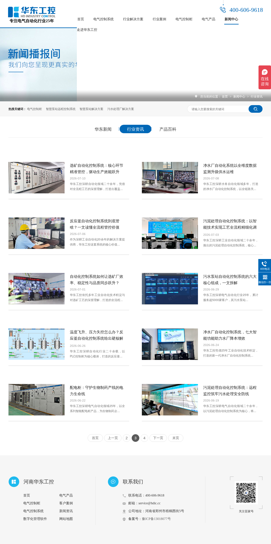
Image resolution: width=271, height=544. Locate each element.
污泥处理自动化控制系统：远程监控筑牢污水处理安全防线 (230, 390)
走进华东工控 (87, 29)
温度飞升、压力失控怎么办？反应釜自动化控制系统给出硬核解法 (96, 338)
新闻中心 (231, 19)
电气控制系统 (103, 19)
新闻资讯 (66, 511)
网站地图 (66, 519)
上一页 (113, 438)
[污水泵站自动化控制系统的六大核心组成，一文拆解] (170, 288)
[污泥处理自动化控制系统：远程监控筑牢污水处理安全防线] (170, 399)
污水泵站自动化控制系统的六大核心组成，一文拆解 (230, 279)
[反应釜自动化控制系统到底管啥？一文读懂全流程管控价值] (36, 233)
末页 (175, 438)
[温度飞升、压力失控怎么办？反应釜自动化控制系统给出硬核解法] (36, 344)
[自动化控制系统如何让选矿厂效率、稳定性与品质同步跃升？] (36, 288)
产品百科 (167, 129)
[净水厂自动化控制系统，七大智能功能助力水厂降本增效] (170, 344)
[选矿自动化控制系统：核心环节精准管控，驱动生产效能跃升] (36, 177)
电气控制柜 (184, 19)
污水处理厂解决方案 (120, 109)
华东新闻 (103, 129)
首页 (80, 19)
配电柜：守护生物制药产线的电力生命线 (96, 390)
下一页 (158, 438)
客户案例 (66, 503)
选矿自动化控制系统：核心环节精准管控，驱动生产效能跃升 (96, 168)
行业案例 (159, 19)
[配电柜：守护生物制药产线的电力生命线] (36, 399)
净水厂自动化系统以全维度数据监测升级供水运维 (230, 168)
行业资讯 (257, 96)
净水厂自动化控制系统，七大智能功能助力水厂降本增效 (230, 335)
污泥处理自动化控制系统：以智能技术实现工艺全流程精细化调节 (230, 227)
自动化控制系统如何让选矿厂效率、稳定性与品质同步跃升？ (96, 279)
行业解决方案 (133, 19)
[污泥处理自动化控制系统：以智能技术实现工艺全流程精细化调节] (170, 233)
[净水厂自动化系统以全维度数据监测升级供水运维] (170, 177)
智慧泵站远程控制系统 (61, 109)
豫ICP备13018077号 (156, 519)
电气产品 (208, 19)
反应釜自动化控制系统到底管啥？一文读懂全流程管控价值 (94, 224)
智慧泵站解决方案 (91, 109)
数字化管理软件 (35, 519)
